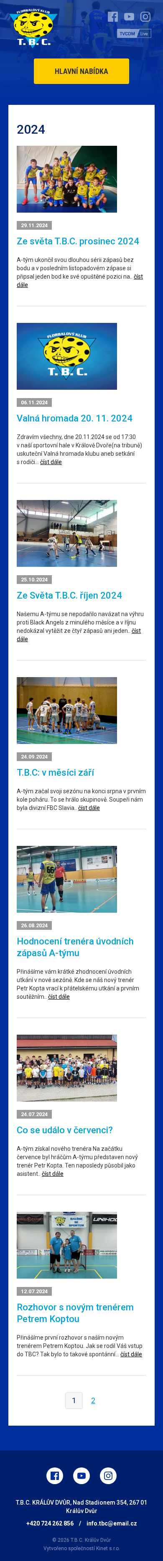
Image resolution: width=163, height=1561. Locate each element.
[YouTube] (81, 1475)
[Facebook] (54, 1475)
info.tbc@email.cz (112, 1523)
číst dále (51, 462)
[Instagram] (108, 1475)
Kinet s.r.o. (108, 1548)
